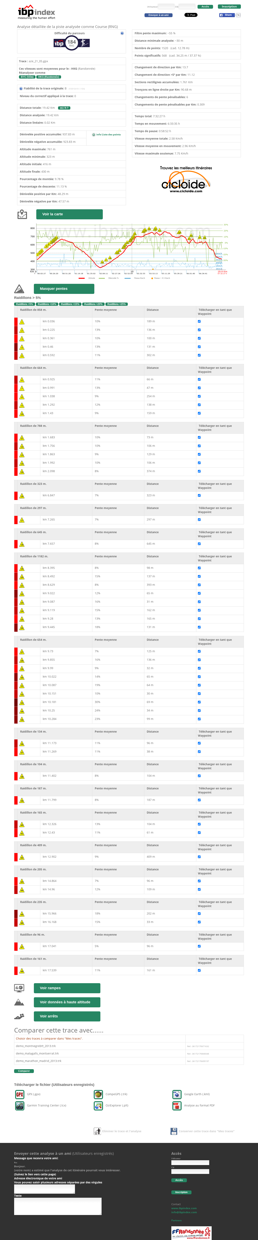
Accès (205, 6)
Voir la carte (52, 214)
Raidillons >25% (116, 304)
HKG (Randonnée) (48, 77)
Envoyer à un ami (159, 15)
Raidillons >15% (70, 304)
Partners (176, 1220)
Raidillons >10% (47, 304)
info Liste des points (108, 134)
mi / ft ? (64, 108)
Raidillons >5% (24, 304)
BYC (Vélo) (27, 77)
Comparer (24, 1071)
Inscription (229, 6)
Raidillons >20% (93, 304)
